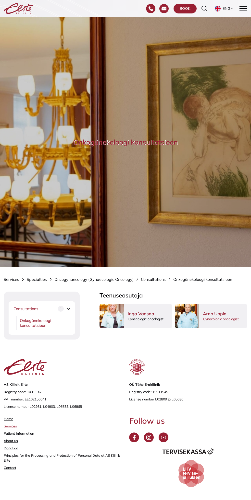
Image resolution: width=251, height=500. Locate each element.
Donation (11, 448)
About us (11, 441)
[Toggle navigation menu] (243, 8)
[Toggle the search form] (204, 8)
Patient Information (19, 433)
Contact (10, 468)
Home (8, 419)
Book (185, 8)
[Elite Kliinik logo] (18, 8)
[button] (225, 8)
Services (10, 426)
